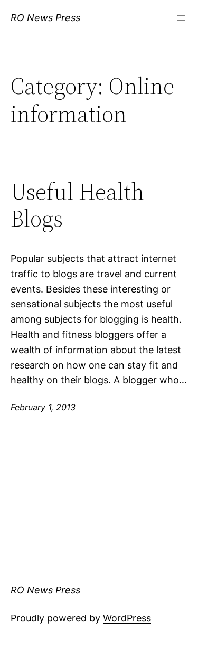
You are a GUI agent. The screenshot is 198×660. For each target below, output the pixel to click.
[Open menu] (181, 18)
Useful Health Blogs (77, 205)
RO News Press (45, 17)
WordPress (127, 618)
